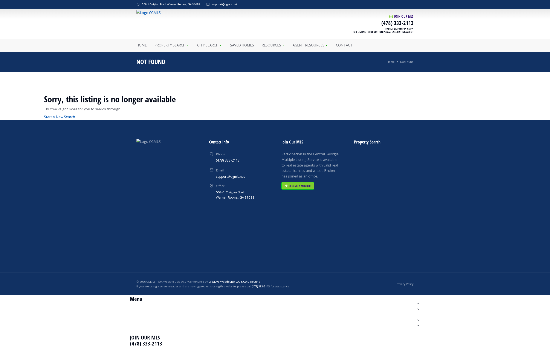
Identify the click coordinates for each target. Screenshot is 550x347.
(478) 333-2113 (397, 22)
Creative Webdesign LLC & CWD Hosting (234, 282)
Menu (136, 298)
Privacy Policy (405, 284)
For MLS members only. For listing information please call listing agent (383, 30)
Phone (220, 154)
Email (220, 170)
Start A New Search (59, 116)
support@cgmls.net (224, 4)
